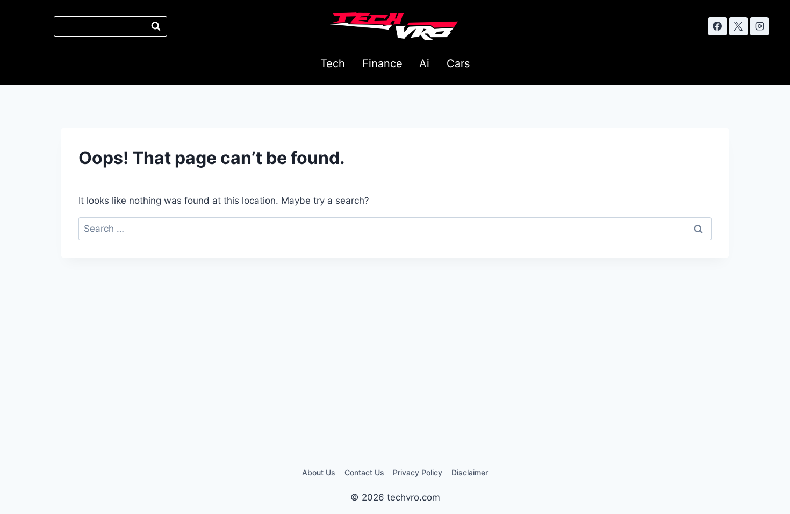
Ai (424, 63)
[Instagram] (759, 26)
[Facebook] (717, 26)
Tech (332, 63)
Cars (458, 63)
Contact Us (364, 472)
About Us (318, 472)
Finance (382, 63)
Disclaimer (469, 472)
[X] (738, 26)
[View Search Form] (110, 26)
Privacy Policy (417, 472)
